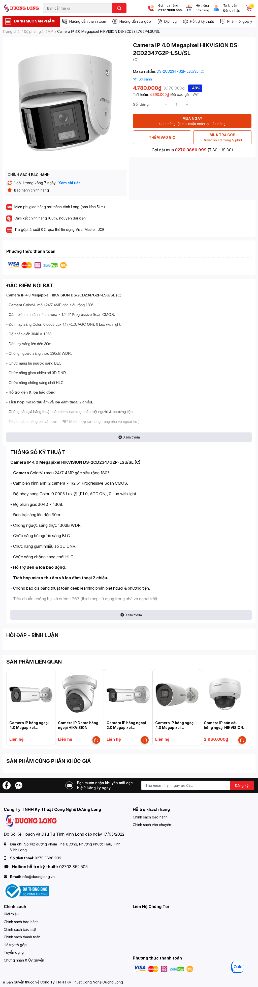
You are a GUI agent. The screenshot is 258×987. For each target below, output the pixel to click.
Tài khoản (230, 5)
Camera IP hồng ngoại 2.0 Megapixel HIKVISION (126, 728)
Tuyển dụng (14, 952)
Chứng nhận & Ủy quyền (24, 960)
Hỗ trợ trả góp (15, 945)
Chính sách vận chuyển (152, 824)
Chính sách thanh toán (22, 937)
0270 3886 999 (170, 10)
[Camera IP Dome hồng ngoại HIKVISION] (79, 693)
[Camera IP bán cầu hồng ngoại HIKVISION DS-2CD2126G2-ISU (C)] (225, 693)
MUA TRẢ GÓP (222, 137)
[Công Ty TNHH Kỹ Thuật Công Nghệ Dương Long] (22, 8)
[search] (119, 8)
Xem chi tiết (69, 183)
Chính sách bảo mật (20, 929)
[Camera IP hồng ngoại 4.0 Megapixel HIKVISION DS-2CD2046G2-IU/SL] (177, 693)
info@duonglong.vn (38, 876)
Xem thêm (131, 437)
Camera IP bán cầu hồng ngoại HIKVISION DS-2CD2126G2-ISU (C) (225, 728)
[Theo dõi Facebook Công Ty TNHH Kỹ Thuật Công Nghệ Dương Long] (7, 785)
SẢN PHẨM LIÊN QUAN (34, 662)
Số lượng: (141, 104)
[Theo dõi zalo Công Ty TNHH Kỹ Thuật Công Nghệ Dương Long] (19, 785)
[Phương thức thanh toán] (37, 265)
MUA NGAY (192, 121)
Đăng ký (242, 785)
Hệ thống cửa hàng (202, 8)
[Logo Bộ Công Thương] (26, 890)
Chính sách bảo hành (150, 817)
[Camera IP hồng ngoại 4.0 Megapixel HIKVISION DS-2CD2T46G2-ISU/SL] (31, 693)
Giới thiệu (11, 914)
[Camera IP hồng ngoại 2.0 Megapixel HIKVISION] (128, 693)
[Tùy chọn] (96, 740)
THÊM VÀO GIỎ (162, 137)
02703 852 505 (73, 866)
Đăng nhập (231, 10)
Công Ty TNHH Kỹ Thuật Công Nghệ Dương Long (81, 982)
